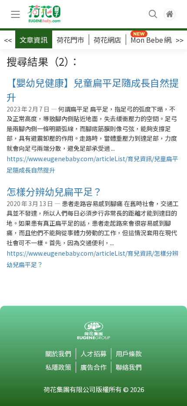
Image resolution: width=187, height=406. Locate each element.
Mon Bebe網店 (154, 39)
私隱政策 (58, 367)
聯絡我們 (129, 367)
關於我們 (58, 353)
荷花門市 (70, 39)
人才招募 (93, 353)
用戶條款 (129, 353)
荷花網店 (107, 39)
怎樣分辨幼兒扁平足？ (54, 191)
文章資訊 (33, 39)
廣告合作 (93, 367)
